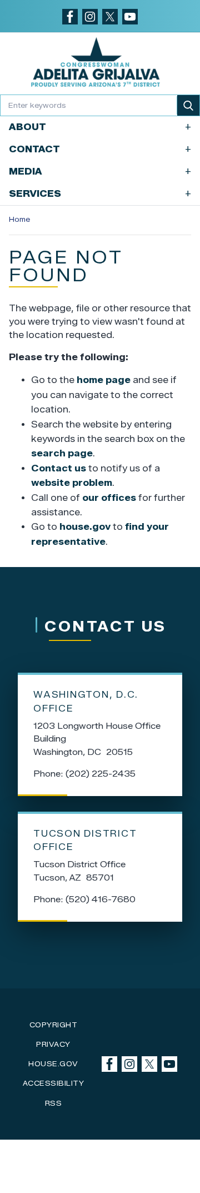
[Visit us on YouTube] (130, 16)
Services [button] (100, 194)
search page (62, 453)
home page (104, 380)
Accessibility (53, 1083)
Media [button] (100, 171)
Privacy (53, 1044)
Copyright (53, 1025)
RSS (53, 1103)
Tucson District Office (85, 840)
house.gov (85, 526)
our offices (109, 498)
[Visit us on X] (110, 16)
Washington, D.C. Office (85, 701)
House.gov (53, 1064)
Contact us (58, 468)
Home (19, 219)
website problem (71, 483)
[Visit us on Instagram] (90, 16)
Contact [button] (100, 149)
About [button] (100, 127)
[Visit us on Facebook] (70, 16)
